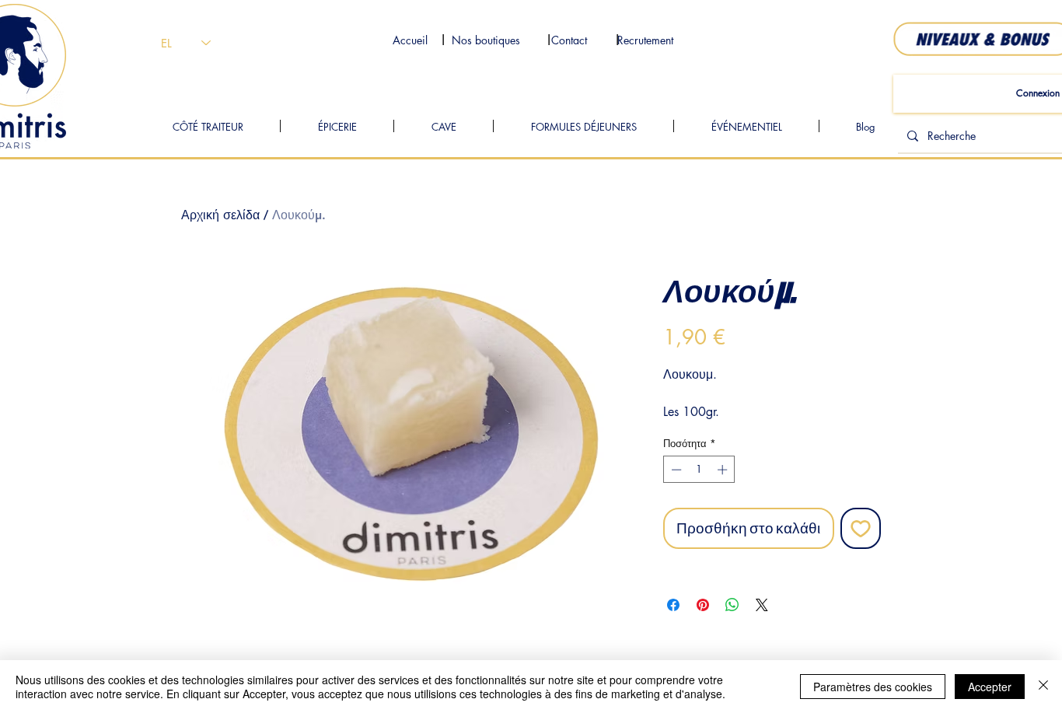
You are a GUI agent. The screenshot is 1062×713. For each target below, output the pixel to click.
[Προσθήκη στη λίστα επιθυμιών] (861, 528)
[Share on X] (762, 605)
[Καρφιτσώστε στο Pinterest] (702, 605)
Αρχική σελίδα (220, 215)
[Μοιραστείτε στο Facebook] (673, 605)
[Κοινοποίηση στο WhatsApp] (732, 605)
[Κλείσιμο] (1043, 687)
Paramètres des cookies (872, 686)
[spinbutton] (699, 469)
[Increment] (723, 469)
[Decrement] (674, 469)
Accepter (989, 686)
